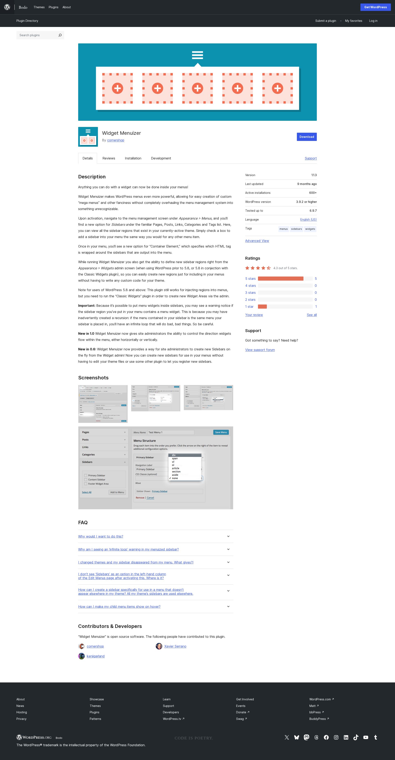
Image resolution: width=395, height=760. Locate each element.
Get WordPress (375, 7)
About (20, 699)
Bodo (59, 737)
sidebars (296, 228)
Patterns (95, 718)
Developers (171, 712)
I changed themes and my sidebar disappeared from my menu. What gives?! (135, 562)
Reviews (108, 158)
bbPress (316, 712)
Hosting (21, 712)
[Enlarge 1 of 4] (122, 390)
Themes (95, 706)
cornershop (115, 140)
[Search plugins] (60, 35)
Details (87, 158)
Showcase (97, 699)
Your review (254, 315)
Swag (241, 718)
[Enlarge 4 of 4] (228, 432)
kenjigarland (96, 656)
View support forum (260, 350)
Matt (314, 706)
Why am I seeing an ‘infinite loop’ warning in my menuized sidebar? (128, 549)
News (20, 706)
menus (284, 228)
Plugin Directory (27, 20)
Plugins (94, 712)
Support (311, 158)
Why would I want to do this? (100, 536)
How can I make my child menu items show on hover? (119, 607)
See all (312, 315)
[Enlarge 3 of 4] (228, 390)
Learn (167, 699)
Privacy (21, 718)
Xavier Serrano (175, 646)
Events (240, 706)
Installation (133, 158)
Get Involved (245, 699)
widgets (310, 228)
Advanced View (257, 241)
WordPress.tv (174, 718)
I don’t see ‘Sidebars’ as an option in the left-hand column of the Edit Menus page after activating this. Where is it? (122, 576)
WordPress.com (321, 699)
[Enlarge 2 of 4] (175, 390)
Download (307, 136)
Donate (243, 712)
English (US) (308, 219)
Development (161, 158)
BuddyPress (319, 718)
